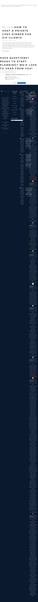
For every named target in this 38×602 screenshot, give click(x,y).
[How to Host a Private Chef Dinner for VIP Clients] (19, 14)
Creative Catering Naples (10, 40)
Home (14, 94)
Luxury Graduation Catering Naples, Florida (29, 111)
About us (15, 96)
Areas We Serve (15, 98)
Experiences (14, 105)
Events (14, 103)
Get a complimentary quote (8, 71)
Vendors (14, 114)
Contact (14, 100)
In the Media (14, 107)
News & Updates (14, 109)
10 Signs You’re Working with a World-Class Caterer (28, 142)
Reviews (14, 112)
